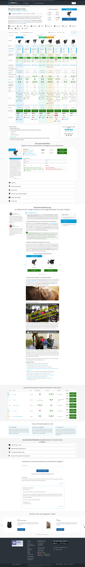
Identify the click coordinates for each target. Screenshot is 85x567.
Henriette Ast (15, 213)
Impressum (71, 564)
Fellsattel (30, 494)
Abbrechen (52, 470)
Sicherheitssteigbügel (23, 22)
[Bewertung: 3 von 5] (69, 130)
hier (67, 547)
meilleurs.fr (41, 554)
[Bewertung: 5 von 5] (72, 130)
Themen (28, 553)
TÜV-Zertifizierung (30, 554)
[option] (22, 525)
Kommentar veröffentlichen (42, 470)
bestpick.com (48, 555)
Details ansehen (69, 19)
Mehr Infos (55, 0)
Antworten (61, 483)
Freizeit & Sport (17, 6)
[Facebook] (60, 32)
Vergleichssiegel (30, 559)
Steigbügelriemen (35, 280)
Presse (28, 550)
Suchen (74, 3)
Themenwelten (29, 549)
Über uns (28, 542)
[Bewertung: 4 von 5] (70, 130)
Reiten (21, 6)
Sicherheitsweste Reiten (21, 520)
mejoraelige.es (47, 554)
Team (28, 546)
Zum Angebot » (19, 110)
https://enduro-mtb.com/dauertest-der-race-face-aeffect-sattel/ (38, 373)
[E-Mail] (57, 32)
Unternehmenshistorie (31, 545)
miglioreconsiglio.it (42, 552)
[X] (63, 32)
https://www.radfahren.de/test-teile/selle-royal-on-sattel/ (37, 365)
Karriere (28, 548)
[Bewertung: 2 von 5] (67, 130)
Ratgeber (28, 551)
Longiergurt (58, 520)
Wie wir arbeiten (30, 544)
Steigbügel (29, 280)
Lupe (36, 352)
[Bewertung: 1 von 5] (65, 130)
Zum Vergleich (21, 529)
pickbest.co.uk (41, 555)
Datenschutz (66, 564)
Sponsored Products (30, 558)
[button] (39, 274)
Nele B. (14, 225)
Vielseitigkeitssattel (53, 223)
